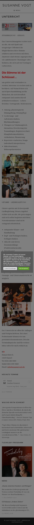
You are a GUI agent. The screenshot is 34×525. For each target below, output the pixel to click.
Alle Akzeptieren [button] (23, 268)
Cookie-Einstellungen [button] (10, 268)
